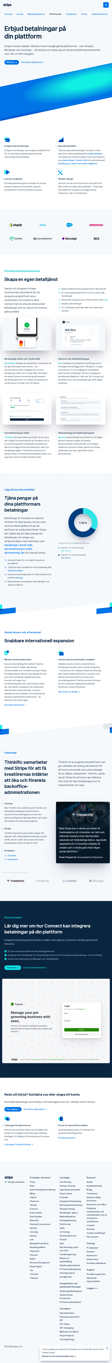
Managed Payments (39, 1243)
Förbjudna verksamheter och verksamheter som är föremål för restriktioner (97, 1215)
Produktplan (92, 1247)
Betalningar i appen (69, 1212)
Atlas (32, 1185)
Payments (13, 859)
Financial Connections (40, 1224)
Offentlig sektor (67, 1273)
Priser (84, 14)
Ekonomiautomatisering (71, 1205)
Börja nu (11, 62)
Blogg (89, 1189)
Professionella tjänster (70, 1269)
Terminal (34, 1274)
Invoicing (34, 1231)
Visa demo (12, 967)
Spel (62, 1243)
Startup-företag (67, 1185)
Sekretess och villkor (96, 1204)
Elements (34, 1220)
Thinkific (8, 437)
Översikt (18, 14)
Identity (33, 1228)
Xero (60, 363)
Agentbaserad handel (70, 1189)
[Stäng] (107, 1348)
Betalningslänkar (37, 1247)
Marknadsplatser (36, 14)
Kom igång (12, 1109)
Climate (33, 1205)
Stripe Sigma (36, 1266)
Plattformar (55, 14)
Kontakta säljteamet (31, 62)
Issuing (33, 1235)
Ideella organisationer (70, 1265)
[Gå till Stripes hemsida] (8, 1177)
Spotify (62, 437)
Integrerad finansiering (70, 1201)
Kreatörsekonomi (68, 1235)
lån (22, 552)
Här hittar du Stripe (68, 691)
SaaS (62, 1228)
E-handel (64, 1197)
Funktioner (71, 14)
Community (92, 1193)
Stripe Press (92, 1259)
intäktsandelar (94, 153)
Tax (31, 1270)
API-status (65, 1324)
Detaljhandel (65, 1276)
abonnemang (12, 552)
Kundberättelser (94, 1185)
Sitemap (91, 1229)
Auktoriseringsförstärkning (42, 1189)
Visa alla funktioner (14, 704)
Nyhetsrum (92, 1255)
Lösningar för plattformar (17, 1144)
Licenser (91, 1225)
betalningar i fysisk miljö (75, 160)
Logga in (91, 1288)
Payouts (34, 1254)
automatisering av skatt (18, 548)
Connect (8, 14)
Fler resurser (93, 1236)
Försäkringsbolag (68, 1254)
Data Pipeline (36, 1216)
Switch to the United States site (58, 1356)
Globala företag (67, 1208)
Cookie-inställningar (96, 1233)
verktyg (19, 577)
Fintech (63, 1239)
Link (105, 299)
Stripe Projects (67, 1335)
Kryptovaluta (36, 1212)
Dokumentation (100, 14)
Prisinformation (66, 1137)
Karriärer (91, 1251)
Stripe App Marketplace (71, 1291)
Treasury (34, 1277)
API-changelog (67, 1327)
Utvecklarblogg (67, 1339)
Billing (32, 1193)
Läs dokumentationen (34, 967)
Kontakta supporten (96, 1274)
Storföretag (65, 1182)
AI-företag (65, 1231)
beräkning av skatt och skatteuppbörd (77, 163)
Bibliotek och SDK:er (69, 1331)
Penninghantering (68, 1220)
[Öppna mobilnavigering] (106, 5)
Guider (90, 1182)
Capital (33, 1197)
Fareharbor (10, 363)
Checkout (34, 1201)
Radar (32, 1258)
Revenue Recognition (40, 1262)
